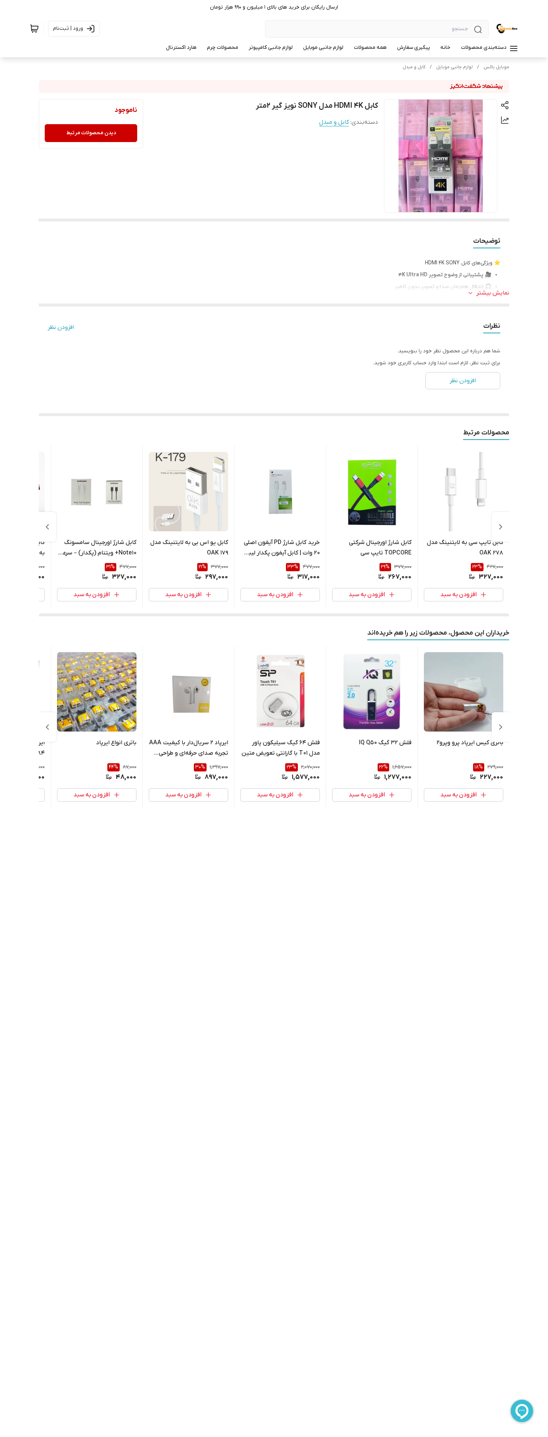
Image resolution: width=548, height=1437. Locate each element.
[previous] (501, 527)
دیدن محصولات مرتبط (91, 132)
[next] (47, 527)
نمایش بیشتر (492, 293)
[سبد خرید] (34, 28)
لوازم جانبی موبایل (454, 67)
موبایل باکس (496, 67)
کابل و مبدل (414, 67)
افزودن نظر (61, 327)
